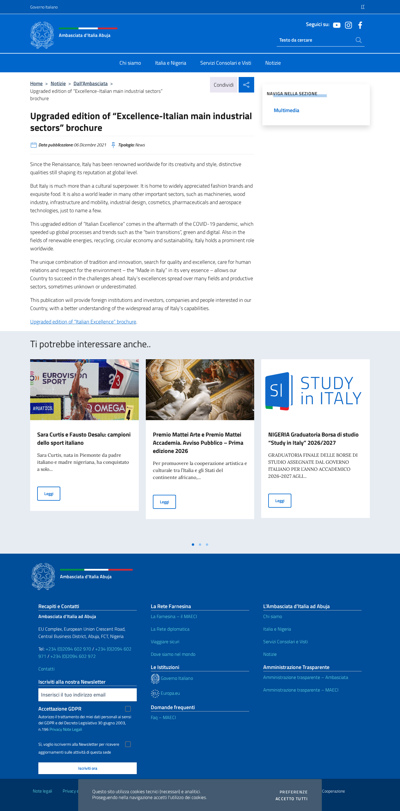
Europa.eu (170, 693)
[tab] (193, 544)
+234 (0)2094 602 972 (73, 656)
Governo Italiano (44, 7)
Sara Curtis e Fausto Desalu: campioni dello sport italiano (84, 438)
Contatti (46, 668)
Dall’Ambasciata (90, 83)
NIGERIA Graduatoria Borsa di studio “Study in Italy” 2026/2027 (313, 438)
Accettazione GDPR (59, 709)
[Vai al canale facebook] (359, 24)
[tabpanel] (84, 449)
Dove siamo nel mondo (173, 654)
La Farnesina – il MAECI (174, 616)
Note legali (42, 791)
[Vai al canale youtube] (335, 24)
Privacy (55, 729)
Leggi (52, 493)
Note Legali (72, 729)
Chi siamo (272, 616)
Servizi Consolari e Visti (285, 641)
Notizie (58, 83)
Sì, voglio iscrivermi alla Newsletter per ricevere (78, 744)
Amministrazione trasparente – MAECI (301, 689)
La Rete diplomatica (170, 628)
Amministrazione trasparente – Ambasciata (305, 677)
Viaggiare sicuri (165, 641)
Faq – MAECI (163, 717)
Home (36, 83)
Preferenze (294, 792)
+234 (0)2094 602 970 (68, 648)
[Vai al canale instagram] (347, 24)
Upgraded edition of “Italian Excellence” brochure (83, 322)
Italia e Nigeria (277, 628)
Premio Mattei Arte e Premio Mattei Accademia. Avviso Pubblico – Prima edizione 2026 (198, 442)
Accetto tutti (292, 799)
